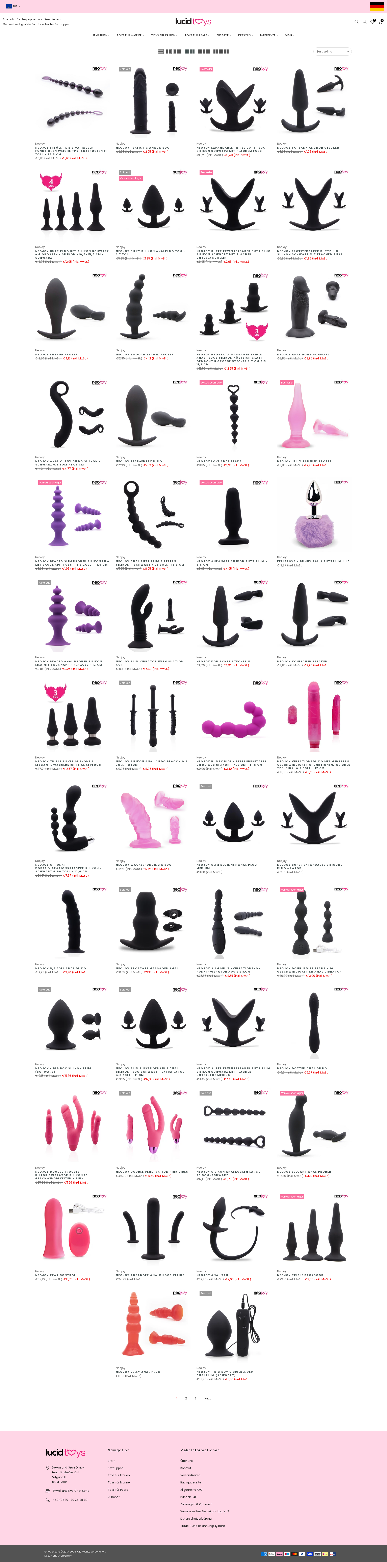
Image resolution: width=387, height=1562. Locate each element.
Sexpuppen (116, 1468)
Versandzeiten (190, 1475)
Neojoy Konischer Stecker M (224, 661)
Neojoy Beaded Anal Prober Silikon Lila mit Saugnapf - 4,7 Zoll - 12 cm (68, 663)
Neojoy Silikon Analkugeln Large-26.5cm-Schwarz (229, 1173)
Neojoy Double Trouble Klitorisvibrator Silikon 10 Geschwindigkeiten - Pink (61, 1175)
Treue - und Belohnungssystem (202, 1526)
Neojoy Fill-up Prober (56, 354)
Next (208, 1398)
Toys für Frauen (119, 1475)
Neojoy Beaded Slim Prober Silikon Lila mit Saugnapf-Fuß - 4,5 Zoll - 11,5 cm (72, 563)
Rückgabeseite (190, 1482)
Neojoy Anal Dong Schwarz (303, 354)
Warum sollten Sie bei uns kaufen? (204, 1511)
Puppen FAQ (189, 1497)
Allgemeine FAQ (191, 1490)
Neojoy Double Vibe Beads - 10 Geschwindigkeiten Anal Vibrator (309, 970)
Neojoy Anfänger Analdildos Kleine (150, 1275)
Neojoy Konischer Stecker (302, 661)
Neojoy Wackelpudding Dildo (144, 865)
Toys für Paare (118, 1490)
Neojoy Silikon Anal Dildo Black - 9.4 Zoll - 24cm (152, 763)
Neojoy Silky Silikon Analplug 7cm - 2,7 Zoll (150, 252)
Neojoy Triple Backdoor (300, 1275)
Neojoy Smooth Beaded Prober (145, 354)
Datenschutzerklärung (196, 1519)
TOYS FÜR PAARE (196, 35)
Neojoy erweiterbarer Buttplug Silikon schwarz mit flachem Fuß (310, 252)
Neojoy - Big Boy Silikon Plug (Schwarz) (63, 1070)
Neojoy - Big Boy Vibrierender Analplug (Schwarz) (225, 1373)
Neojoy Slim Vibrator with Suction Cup (150, 663)
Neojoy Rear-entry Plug (139, 461)
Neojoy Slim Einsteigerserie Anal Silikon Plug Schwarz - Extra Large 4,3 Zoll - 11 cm (150, 1071)
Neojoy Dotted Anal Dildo (302, 1068)
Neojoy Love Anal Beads (219, 461)
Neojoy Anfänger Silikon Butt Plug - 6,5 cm (232, 563)
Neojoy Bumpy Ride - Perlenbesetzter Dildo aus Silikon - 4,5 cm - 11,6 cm (232, 763)
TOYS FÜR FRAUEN (163, 35)
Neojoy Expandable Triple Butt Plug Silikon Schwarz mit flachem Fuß (231, 149)
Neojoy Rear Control (55, 1275)
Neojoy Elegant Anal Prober (304, 1172)
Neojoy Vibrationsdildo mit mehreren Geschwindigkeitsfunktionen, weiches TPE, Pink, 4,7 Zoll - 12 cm (314, 764)
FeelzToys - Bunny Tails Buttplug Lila (313, 561)
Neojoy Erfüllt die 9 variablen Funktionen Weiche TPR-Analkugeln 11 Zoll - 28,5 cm (71, 151)
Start (111, 1461)
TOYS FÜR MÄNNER (129, 35)
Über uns (186, 1461)
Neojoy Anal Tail (213, 1275)
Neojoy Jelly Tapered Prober (304, 461)
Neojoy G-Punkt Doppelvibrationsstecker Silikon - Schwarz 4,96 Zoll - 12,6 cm (68, 868)
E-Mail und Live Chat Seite (71, 1491)
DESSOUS (244, 35)
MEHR (288, 35)
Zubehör (114, 1497)
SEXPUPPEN (100, 35)
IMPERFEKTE (268, 35)
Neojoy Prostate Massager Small (148, 968)
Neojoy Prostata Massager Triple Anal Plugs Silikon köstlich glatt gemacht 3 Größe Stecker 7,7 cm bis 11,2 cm (231, 360)
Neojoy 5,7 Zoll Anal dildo (60, 968)
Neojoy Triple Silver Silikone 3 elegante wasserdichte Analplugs (68, 763)
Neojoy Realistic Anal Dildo (143, 148)
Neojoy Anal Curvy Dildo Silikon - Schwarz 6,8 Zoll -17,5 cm (68, 463)
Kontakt (185, 1468)
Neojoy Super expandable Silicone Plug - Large (309, 866)
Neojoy (40, 144)
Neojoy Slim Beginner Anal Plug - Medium (228, 866)
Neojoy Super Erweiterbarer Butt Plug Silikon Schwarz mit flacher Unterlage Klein (234, 254)
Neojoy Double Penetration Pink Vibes (152, 1172)
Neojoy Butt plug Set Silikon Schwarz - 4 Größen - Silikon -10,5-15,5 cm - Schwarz (72, 254)
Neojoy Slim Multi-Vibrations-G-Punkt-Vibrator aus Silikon (228, 970)
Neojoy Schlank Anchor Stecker (308, 148)
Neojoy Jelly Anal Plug (138, 1372)
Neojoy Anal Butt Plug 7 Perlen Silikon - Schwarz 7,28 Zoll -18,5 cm (150, 563)
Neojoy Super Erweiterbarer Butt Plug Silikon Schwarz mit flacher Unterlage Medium (234, 1071)
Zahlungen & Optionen (196, 1504)
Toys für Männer (119, 1482)
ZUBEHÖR (222, 35)
